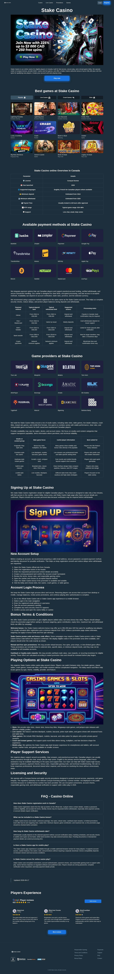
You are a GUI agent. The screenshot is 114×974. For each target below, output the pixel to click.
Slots (91, 97)
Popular (20, 97)
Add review (93, 901)
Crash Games (67, 97)
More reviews (57, 932)
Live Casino (44, 97)
